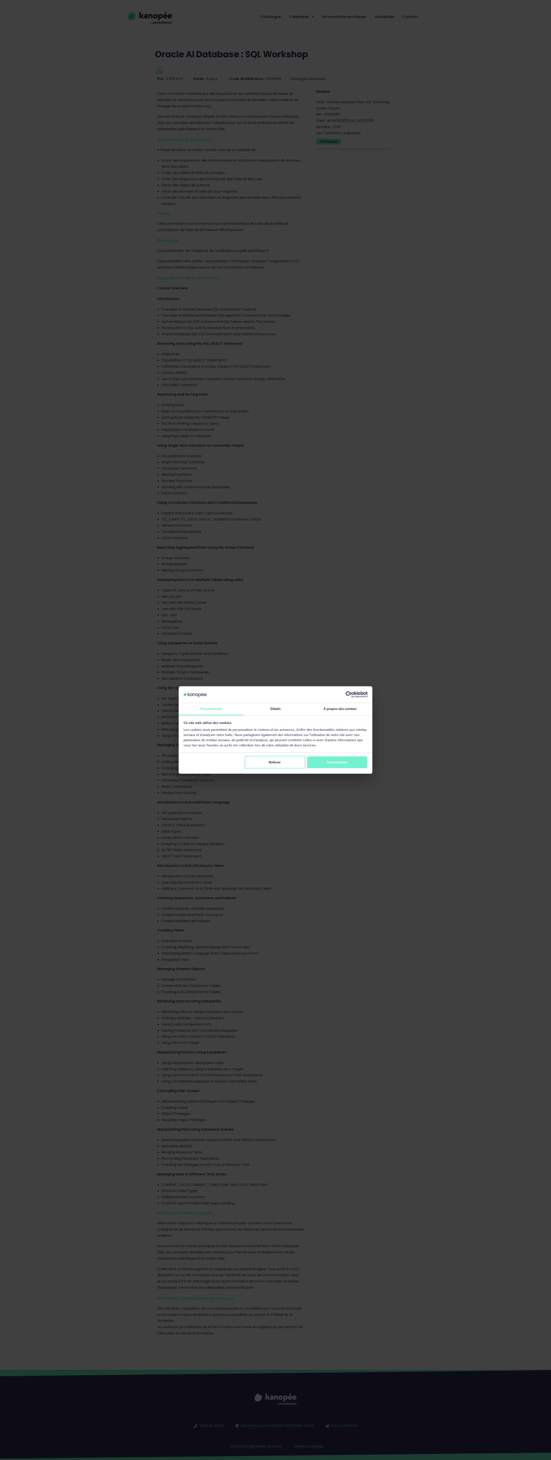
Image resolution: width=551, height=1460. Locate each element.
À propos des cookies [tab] (340, 709)
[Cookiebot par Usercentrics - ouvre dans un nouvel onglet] (349, 694)
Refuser (275, 762)
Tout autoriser (337, 762)
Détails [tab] (275, 709)
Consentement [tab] (211, 709)
